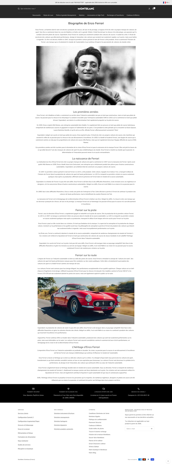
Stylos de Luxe (48, 15)
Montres (81, 15)
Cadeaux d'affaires (133, 15)
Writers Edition (94, 446)
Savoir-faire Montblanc (96, 437)
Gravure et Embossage (25, 425)
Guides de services (24, 445)
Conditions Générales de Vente (99, 413)
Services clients (23, 413)
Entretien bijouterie (60, 425)
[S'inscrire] (151, 428)
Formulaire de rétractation (26, 437)
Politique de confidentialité (98, 419)
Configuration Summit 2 (26, 417)
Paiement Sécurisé (95, 422)
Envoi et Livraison (24, 429)
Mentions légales (94, 416)
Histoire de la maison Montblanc (99, 434)
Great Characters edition (97, 444)
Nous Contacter (23, 441)
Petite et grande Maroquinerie (66, 15)
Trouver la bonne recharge (97, 431)
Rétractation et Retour (25, 433)
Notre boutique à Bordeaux (98, 449)
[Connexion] (149, 8)
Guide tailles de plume (96, 428)
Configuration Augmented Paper (29, 421)
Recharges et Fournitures (115, 15)
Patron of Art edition (95, 440)
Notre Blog (92, 453)
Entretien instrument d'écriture (64, 413)
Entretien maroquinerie (61, 417)
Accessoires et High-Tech (95, 15)
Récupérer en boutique (25, 449)
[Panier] (153, 8)
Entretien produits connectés (63, 429)
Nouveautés (37, 15)
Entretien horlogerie (60, 421)
